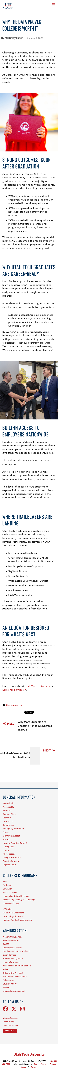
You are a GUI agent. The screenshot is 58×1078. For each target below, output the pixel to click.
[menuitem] (19, 796)
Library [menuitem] (6, 850)
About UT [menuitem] (7, 811)
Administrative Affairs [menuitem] (12, 937)
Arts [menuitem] (5, 882)
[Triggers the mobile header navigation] (53, 4)
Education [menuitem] (7, 889)
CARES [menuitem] (6, 944)
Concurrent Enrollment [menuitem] (13, 913)
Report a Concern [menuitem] (11, 861)
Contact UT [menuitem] (8, 822)
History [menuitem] (6, 840)
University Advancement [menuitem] (14, 991)
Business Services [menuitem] (11, 941)
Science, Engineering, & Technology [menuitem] (19, 900)
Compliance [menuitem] (8, 825)
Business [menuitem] (7, 885)
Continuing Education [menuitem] (13, 917)
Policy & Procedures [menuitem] (12, 858)
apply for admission (14, 690)
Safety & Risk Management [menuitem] (15, 977)
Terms (33, 1067)
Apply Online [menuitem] (10, 1031)
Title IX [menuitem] (6, 988)
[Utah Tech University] (8, 6)
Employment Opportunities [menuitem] (15, 951)
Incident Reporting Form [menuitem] (14, 843)
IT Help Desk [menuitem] (8, 847)
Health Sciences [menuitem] (10, 893)
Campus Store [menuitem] (9, 814)
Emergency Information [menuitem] (13, 829)
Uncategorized (14, 705)
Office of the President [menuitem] (13, 973)
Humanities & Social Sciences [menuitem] (16, 896)
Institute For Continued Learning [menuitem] (17, 920)
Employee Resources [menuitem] (12, 948)
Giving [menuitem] (6, 832)
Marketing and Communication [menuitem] (17, 966)
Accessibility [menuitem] (8, 807)
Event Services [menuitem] (9, 955)
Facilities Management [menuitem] (13, 959)
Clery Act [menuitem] (7, 818)
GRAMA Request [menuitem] (10, 836)
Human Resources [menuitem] (11, 962)
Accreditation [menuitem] (9, 803)
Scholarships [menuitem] (8, 980)
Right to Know (40, 1064)
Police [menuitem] (5, 970)
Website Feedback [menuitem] (10, 1018)
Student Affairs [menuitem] (10, 984)
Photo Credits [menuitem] (9, 854)
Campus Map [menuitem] (8, 1022)
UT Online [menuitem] (7, 909)
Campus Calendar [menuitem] (10, 1025)
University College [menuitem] (11, 903)
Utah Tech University (37, 686)
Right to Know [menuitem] (9, 865)
